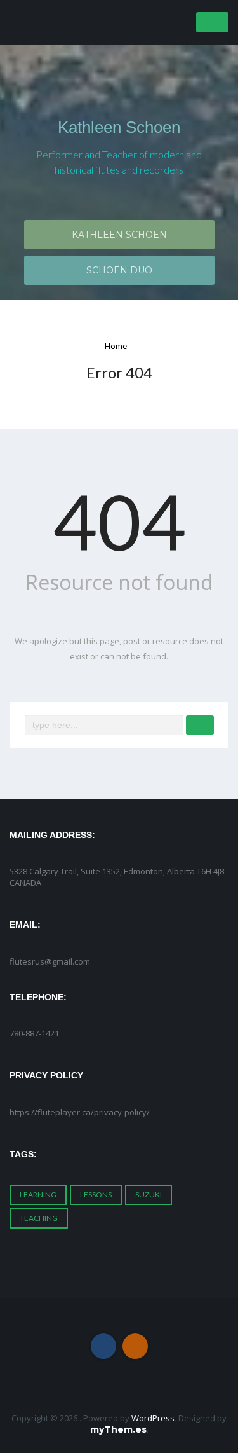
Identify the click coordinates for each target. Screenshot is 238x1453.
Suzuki (148, 1194)
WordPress (153, 1418)
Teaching (39, 1218)
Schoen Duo (119, 270)
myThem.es (118, 1429)
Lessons (96, 1194)
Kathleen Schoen (119, 127)
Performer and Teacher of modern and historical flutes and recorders (119, 162)
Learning (38, 1194)
